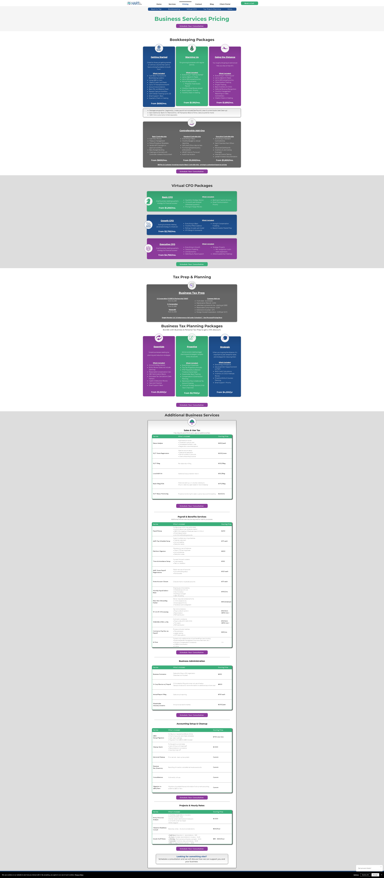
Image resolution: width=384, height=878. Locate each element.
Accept (375, 875)
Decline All (365, 875)
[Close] (381, 874)
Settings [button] (356, 875)
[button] (230, 9)
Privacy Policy (79, 875)
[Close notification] (381, 867)
